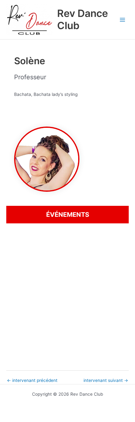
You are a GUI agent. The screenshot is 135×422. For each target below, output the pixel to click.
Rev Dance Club (82, 19)
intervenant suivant (106, 380)
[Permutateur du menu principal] (122, 19)
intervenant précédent (32, 380)
